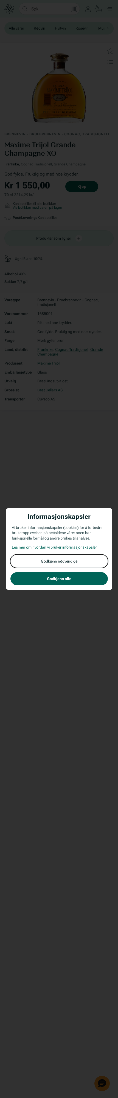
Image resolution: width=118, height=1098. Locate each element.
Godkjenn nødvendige (59, 561)
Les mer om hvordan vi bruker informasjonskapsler (54, 547)
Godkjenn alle (59, 579)
